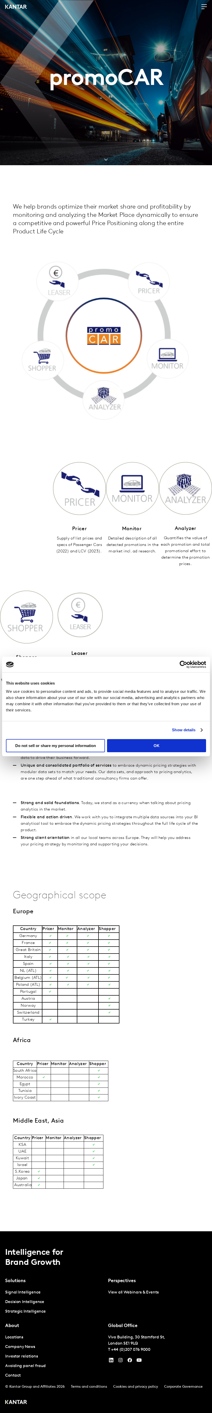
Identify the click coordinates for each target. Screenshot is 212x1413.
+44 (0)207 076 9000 (130, 1350)
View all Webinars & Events (133, 1292)
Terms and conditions (89, 1387)
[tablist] (106, 1322)
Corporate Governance (183, 1387)
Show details (183, 730)
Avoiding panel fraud (25, 1366)
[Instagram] (120, 1361)
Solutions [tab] (15, 1281)
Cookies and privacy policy (135, 1387)
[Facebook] (130, 1361)
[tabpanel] (54, 1302)
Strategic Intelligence (25, 1311)
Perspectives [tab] (122, 1281)
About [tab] (12, 1326)
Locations (14, 1337)
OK (157, 745)
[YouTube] (111, 1361)
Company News (20, 1347)
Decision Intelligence (24, 1302)
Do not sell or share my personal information (55, 745)
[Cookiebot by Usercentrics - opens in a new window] (183, 664)
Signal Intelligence (22, 1292)
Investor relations (21, 1356)
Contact (12, 1376)
